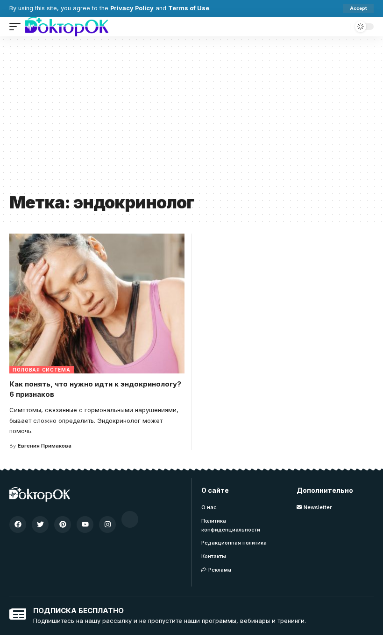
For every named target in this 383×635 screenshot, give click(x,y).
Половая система (42, 370)
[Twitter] (40, 524)
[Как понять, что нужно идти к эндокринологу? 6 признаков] (96, 303)
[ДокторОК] (66, 26)
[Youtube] (85, 524)
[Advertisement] (191, 118)
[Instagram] (107, 524)
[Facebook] (17, 524)
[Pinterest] (62, 524)
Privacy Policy (132, 8)
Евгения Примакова (44, 445)
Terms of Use (188, 8)
